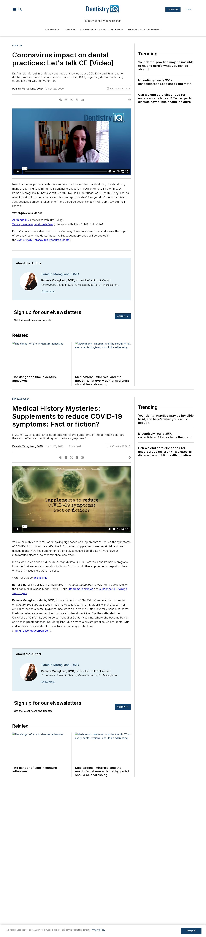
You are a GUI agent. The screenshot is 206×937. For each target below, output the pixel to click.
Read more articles (81, 589)
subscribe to (107, 589)
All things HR (20, 219)
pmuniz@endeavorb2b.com (32, 630)
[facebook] (60, 99)
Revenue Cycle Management (144, 29)
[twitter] (71, 99)
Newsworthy (53, 29)
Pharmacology (21, 399)
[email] (82, 99)
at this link (40, 577)
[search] (20, 9)
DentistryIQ (25, 239)
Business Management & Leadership (101, 29)
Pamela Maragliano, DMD (27, 88)
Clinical (71, 29)
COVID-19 (17, 45)
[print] (129, 99)
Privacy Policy (98, 930)
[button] (14, 9)
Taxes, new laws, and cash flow (32, 224)
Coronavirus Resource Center (51, 239)
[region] (103, 931)
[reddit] (76, 99)
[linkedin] (66, 99)
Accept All (191, 931)
